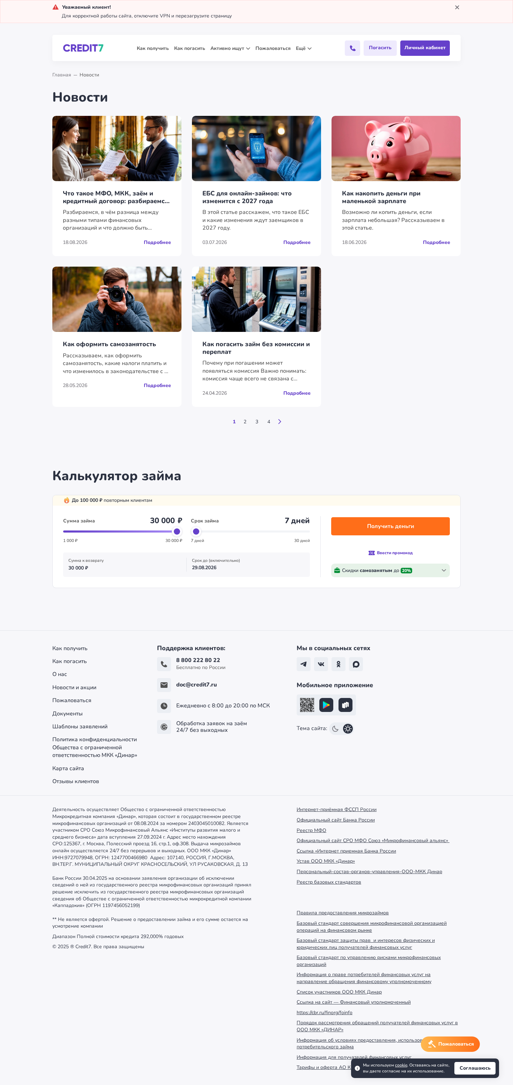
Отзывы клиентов (75, 781)
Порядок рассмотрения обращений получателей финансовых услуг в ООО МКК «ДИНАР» (377, 1026)
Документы (67, 714)
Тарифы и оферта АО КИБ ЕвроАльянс (342, 1067)
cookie (401, 1065)
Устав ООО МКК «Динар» (326, 861)
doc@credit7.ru (196, 685)
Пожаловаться (273, 48)
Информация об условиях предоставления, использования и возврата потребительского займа (379, 1043)
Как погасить (189, 48)
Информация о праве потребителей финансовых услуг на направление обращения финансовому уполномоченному (364, 978)
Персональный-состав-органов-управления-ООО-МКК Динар (369, 871)
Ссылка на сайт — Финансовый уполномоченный (354, 1002)
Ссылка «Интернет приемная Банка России (346, 851)
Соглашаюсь (475, 1068)
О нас (59, 674)
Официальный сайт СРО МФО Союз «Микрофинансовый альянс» (373, 840)
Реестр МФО (311, 830)
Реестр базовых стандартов (329, 882)
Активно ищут (227, 48)
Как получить (153, 48)
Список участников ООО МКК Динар (339, 992)
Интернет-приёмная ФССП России (337, 809)
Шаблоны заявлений (79, 726)
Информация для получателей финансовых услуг (354, 1057)
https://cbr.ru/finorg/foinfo (324, 1012)
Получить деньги (390, 526)
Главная (61, 75)
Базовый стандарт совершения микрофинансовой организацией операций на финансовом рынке (372, 927)
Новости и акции (74, 687)
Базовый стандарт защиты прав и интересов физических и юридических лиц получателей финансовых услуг (366, 944)
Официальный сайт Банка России (336, 820)
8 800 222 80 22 (198, 660)
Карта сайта (68, 768)
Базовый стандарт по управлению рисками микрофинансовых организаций (369, 961)
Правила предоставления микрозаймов (343, 912)
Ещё (301, 48)
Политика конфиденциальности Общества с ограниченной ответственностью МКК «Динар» (94, 747)
